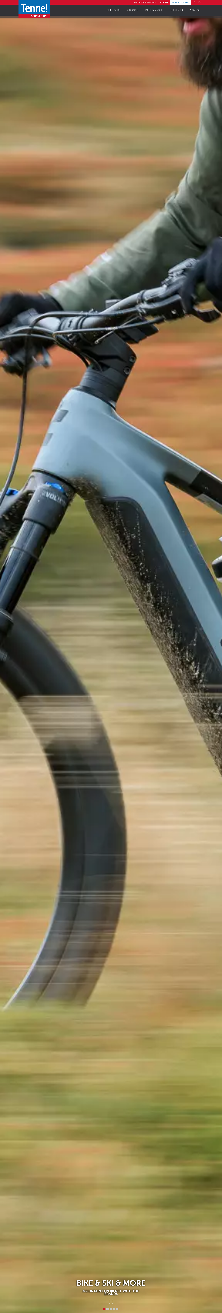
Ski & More (132, 10)
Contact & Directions (145, 2)
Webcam (164, 2)
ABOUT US (195, 10)
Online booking (180, 2)
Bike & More (113, 10)
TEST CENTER (176, 10)
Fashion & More (153, 10)
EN (200, 2)
